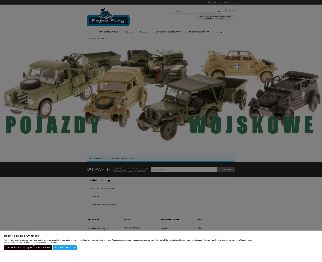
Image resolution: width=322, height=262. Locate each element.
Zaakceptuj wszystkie (64, 248)
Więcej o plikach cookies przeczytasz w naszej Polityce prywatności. (31, 242)
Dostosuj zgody (43, 248)
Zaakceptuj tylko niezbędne (19, 248)
